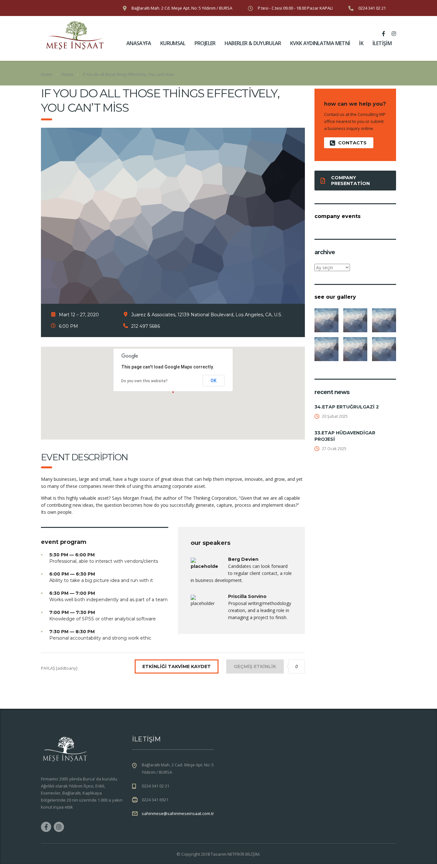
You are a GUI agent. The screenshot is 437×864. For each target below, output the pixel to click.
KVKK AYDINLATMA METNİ (320, 43)
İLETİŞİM (382, 43)
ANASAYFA (138, 43)
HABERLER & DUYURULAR (253, 43)
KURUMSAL (173, 43)
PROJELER (205, 43)
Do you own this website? (144, 381)
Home (46, 74)
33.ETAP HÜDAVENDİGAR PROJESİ (344, 436)
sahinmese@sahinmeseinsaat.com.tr (178, 813)
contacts (352, 143)
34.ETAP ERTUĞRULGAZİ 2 (346, 407)
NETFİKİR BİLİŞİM (243, 854)
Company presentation (350, 180)
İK (361, 43)
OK (214, 380)
